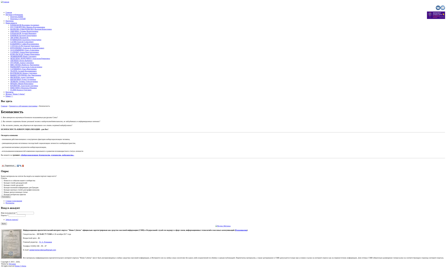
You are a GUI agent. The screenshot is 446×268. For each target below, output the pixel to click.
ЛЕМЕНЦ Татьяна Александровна (24, 82)
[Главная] (5, 2)
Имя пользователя (9, 213)
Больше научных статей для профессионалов (21, 190)
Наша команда (11, 23)
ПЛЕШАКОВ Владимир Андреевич (24, 25)
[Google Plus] (23, 165)
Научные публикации (14, 15)
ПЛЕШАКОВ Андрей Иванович (23, 33)
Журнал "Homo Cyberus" (15, 94)
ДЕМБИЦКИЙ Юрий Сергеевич (23, 56)
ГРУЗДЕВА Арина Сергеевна (22, 63)
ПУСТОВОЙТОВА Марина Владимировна (27, 27)
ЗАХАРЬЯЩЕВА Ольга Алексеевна (24, 50)
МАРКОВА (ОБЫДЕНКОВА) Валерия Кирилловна (31, 29)
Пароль (4, 215)
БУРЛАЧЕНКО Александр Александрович (27, 48)
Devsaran (12, 264)
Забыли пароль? (12, 220)
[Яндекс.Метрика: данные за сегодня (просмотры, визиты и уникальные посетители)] (223, 226)
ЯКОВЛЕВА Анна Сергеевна (22, 77)
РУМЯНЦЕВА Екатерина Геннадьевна (25, 40)
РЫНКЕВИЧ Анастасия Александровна (26, 67)
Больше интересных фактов (15, 194)
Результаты (10, 203)
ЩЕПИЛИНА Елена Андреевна (23, 79)
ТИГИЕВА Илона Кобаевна (21, 61)
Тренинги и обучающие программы (23, 106)
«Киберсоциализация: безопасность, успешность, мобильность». (47, 155)
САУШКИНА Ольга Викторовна (23, 69)
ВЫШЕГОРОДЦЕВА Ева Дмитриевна (25, 75)
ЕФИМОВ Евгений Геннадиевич (23, 35)
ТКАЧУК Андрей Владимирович (23, 71)
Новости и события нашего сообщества (19, 181)
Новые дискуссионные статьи (16, 192)
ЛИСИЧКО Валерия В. (19, 38)
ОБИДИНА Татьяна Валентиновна (24, 31)
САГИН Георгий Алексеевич (21, 42)
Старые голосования (14, 201)
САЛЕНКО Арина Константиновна (24, 52)
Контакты (9, 92)
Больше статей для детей (13, 185)
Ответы (4, 178)
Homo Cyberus (20, 266)
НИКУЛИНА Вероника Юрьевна (23, 88)
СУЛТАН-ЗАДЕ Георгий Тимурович (24, 46)
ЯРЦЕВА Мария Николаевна (21, 84)
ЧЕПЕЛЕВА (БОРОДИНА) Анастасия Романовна (30, 59)
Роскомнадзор (241, 230)
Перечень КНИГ (16, 17)
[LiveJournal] (20, 165)
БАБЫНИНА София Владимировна (24, 44)
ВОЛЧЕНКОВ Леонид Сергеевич (23, 73)
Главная (9, 12)
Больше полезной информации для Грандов (21, 188)
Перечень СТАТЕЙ (18, 19)
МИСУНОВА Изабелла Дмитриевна (24, 65)
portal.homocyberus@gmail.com (42, 250)
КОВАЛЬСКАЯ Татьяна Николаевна (25, 54)
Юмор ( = (9, 96)
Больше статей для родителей (15, 183)
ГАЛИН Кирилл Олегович (20, 90)
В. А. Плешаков (45, 242)
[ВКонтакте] (18, 165)
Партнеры (10, 21)
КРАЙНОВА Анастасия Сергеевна (24, 86)
